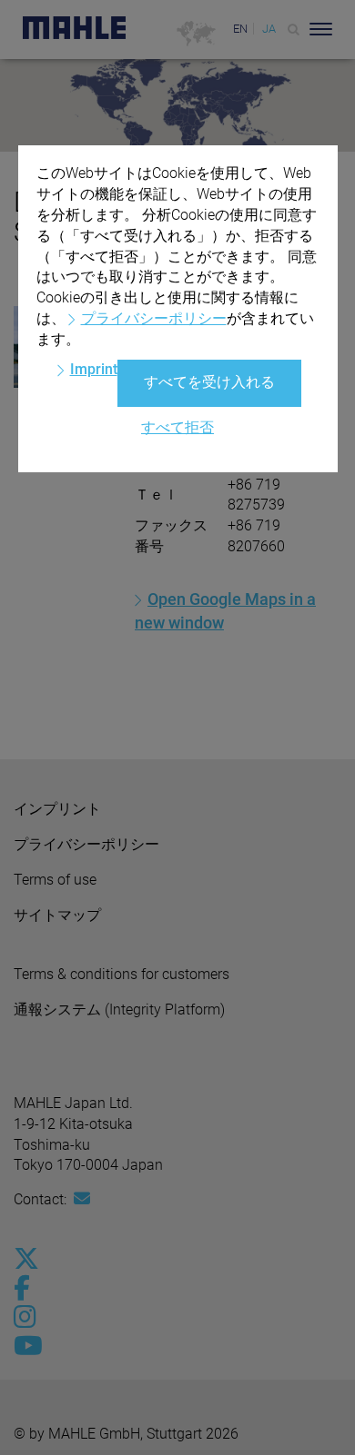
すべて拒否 (177, 427)
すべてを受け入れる (209, 382)
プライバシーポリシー (154, 318)
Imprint (93, 369)
